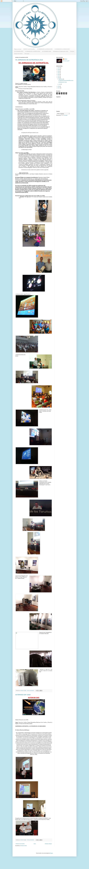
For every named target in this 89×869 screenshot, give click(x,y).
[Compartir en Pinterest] (41, 690)
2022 (59, 72)
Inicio (35, 843)
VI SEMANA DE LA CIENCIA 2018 (32, 51)
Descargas (27, 53)
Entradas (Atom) (24, 845)
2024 (59, 69)
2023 (59, 71)
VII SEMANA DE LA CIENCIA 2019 (62, 49)
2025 (59, 67)
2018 (59, 86)
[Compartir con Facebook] (40, 690)
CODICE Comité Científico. (29, 49)
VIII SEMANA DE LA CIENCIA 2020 (44, 49)
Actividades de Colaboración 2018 (60, 51)
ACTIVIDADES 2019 (18, 51)
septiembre (61, 79)
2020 (59, 76)
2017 (59, 87)
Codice (65, 59)
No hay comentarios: (30, 690)
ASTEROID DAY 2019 (22, 695)
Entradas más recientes (20, 843)
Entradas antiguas (48, 843)
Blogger (51, 853)
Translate (65, 115)
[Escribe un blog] (37, 690)
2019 (59, 77)
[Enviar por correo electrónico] (36, 690)
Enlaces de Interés (18, 53)
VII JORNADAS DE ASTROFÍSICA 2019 (29, 60)
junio (60, 84)
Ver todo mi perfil (66, 60)
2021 (59, 74)
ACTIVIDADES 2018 (46, 51)
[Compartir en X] (39, 690)
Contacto (72, 51)
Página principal (17, 49)
